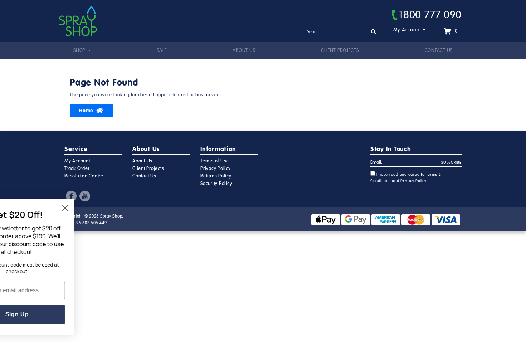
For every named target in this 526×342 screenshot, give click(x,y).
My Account (407, 30)
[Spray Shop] (78, 21)
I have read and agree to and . (406, 177)
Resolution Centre (83, 176)
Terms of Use (214, 161)
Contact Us (439, 50)
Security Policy (216, 183)
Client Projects (340, 50)
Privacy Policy (215, 168)
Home (86, 110)
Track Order (76, 168)
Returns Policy (216, 176)
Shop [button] (80, 50)
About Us (244, 50)
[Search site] (374, 32)
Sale (162, 50)
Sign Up (48, 314)
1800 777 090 (430, 14)
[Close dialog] (96, 208)
